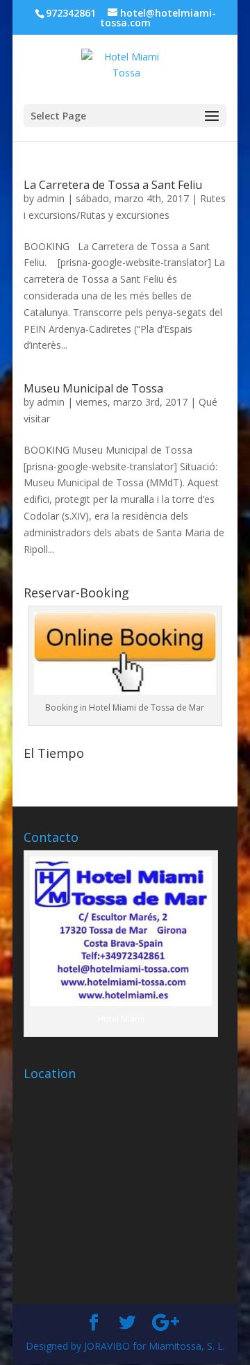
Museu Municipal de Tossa (93, 388)
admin (51, 198)
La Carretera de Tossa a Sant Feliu (113, 184)
